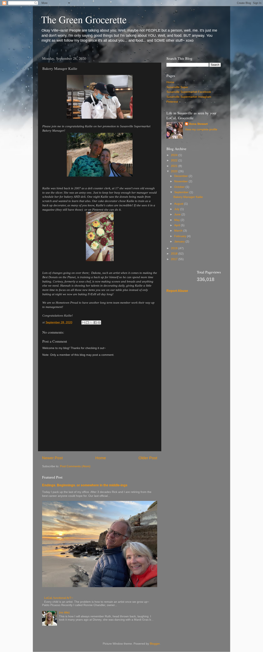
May (177, 220)
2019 (174, 248)
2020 (174, 171)
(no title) (64, 612)
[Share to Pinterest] (99, 322)
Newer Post (52, 458)
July (177, 209)
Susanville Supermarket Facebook (188, 91)
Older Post (147, 458)
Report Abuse (177, 291)
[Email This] (83, 322)
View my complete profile (201, 129)
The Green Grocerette (84, 19)
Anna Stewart (198, 123)
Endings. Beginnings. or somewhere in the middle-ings (84, 485)
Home (100, 458)
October (180, 186)
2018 (174, 253)
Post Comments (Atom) (75, 466)
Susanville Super (177, 87)
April (177, 225)
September (181, 192)
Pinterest (172, 101)
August (179, 203)
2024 (174, 155)
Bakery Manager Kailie (188, 197)
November (181, 181)
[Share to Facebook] (95, 322)
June (177, 214)
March (178, 230)
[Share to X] (91, 322)
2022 (174, 160)
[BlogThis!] (87, 322)
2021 (174, 166)
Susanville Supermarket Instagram (188, 96)
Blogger (155, 643)
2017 (174, 259)
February (180, 236)
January (180, 241)
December (181, 176)
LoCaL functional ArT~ (58, 597)
